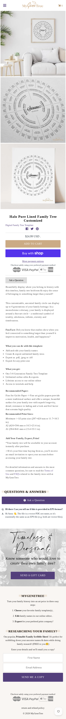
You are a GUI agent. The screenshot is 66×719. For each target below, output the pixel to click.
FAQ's (17, 474)
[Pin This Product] (37, 228)
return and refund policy (33, 708)
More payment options (33, 261)
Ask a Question (16, 280)
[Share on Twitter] (32, 228)
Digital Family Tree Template (19, 225)
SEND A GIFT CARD (32, 575)
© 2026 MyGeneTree (33, 713)
